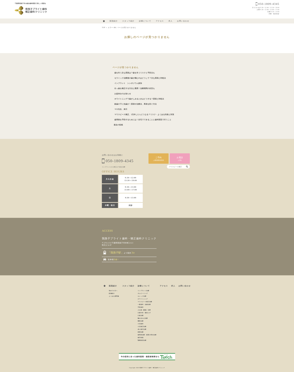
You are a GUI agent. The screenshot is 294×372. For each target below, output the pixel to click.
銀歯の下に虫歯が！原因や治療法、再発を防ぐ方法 (135, 104)
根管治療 (140, 332)
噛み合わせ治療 (143, 318)
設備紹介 (112, 293)
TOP (103, 27)
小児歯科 (140, 323)
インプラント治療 (143, 290)
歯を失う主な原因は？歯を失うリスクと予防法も (134, 73)
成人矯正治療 (142, 329)
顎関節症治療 (142, 340)
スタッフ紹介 (128, 21)
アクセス (160, 21)
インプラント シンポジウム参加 (128, 83)
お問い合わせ (183, 21)
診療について (145, 21)
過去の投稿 (118, 125)
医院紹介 (114, 21)
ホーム (104, 21)
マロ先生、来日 (120, 109)
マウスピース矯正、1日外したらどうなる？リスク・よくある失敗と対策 (144, 114)
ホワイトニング (143, 299)
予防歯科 (140, 307)
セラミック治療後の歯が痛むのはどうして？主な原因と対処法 (140, 78)
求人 (170, 21)
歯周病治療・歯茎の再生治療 (147, 334)
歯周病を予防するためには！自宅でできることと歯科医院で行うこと (142, 120)
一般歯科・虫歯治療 (144, 304)
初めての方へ (113, 290)
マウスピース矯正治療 (145, 301)
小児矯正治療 (142, 326)
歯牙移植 (140, 337)
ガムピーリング (143, 293)
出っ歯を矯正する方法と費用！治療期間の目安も (134, 88)
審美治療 (140, 321)
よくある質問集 (114, 296)
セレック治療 (142, 296)
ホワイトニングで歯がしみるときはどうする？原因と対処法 (139, 99)
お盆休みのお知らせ (122, 94)
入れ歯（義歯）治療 (144, 310)
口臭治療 (140, 315)
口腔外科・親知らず (144, 312)
